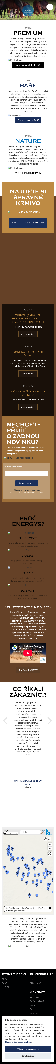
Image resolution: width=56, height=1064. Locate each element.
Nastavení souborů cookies (18, 1042)
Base (28, 84)
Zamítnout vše (28, 1056)
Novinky (33, 1011)
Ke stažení (34, 1007)
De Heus (33, 1003)
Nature (28, 139)
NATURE (5, 981)
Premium (28, 31)
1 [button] (24, 15)
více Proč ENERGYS (28, 670)
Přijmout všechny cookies (28, 1049)
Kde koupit (34, 999)
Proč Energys (35, 991)
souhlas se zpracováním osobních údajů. (27, 492)
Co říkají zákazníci (37, 995)
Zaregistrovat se (26, 483)
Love (32, 973)
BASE (4, 977)
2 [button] (28, 15)
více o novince (28, 334)
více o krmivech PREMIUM (28, 65)
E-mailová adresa (13, 466)
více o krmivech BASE (28, 120)
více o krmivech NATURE (28, 172)
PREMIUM (6, 973)
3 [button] (32, 15)
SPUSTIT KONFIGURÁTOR (28, 222)
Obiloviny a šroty (37, 977)
